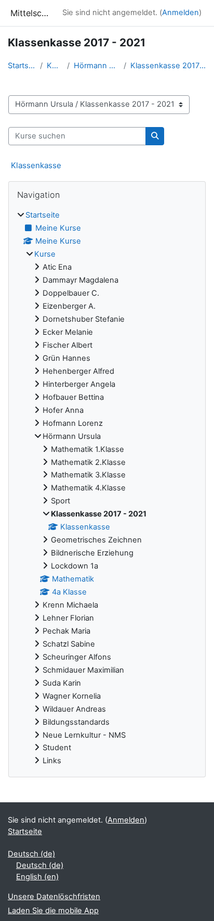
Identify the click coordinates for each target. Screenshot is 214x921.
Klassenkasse (36, 165)
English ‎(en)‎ (37, 876)
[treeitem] (107, 488)
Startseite (22, 65)
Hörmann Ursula (97, 65)
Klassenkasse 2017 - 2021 (168, 65)
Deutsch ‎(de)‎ (31, 854)
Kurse (55, 65)
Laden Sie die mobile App (53, 910)
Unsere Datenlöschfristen (54, 896)
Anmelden (180, 12)
